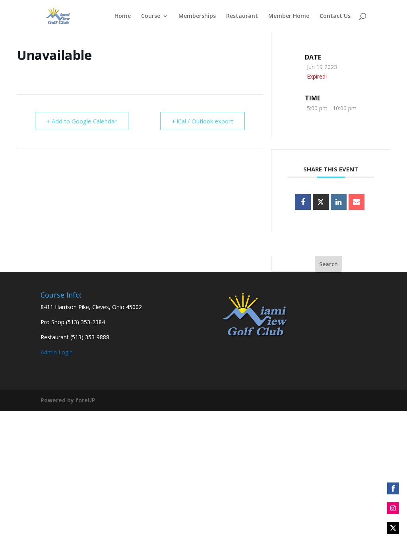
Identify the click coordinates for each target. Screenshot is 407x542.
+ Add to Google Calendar (82, 121)
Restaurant (242, 16)
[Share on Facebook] (303, 202)
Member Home (288, 16)
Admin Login (57, 352)
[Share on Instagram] (393, 508)
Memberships (197, 16)
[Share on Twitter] (393, 528)
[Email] (356, 202)
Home (122, 16)
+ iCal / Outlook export (202, 121)
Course (150, 16)
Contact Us (335, 16)
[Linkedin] (339, 202)
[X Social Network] (321, 202)
